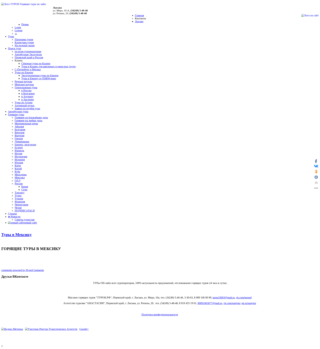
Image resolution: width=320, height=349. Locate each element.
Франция (20, 201)
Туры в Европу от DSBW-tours (38, 78)
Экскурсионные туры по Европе (39, 75)
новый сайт (30, 222)
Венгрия (19, 132)
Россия (18, 183)
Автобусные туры (18, 111)
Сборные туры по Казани (35, 63)
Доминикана (22, 141)
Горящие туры (16, 114)
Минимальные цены (26, 123)
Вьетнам (19, 135)
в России (26, 90)
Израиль (19, 150)
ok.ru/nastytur (249, 303)
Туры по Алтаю (23, 102)
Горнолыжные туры (26, 87)
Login (18, 27)
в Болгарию (28, 93)
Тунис (18, 195)
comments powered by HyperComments (22, 270)
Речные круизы (23, 81)
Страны (12, 213)
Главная (139, 15)
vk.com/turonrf (244, 297)
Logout (18, 30)
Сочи (24, 189)
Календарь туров (24, 42)
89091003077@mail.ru (210, 303)
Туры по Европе (24, 72)
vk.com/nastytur (232, 303)
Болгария (20, 129)
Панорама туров (24, 39)
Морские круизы (24, 84)
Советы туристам (24, 219)
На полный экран (25, 45)
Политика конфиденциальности (160, 314)
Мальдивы (21, 174)
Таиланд (19, 192)
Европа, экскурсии (25, 144)
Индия (18, 153)
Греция (19, 138)
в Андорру (27, 96)
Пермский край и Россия (29, 57)
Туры (11, 36)
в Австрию (27, 99)
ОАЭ (17, 180)
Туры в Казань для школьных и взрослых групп (48, 66)
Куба (17, 171)
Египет (19, 147)
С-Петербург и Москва (28, 69)
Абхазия (19, 126)
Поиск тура (14, 48)
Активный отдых (24, 105)
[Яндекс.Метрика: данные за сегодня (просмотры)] (12, 329)
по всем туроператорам (28, 51)
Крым (24, 186)
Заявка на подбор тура (27, 108)
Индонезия (21, 156)
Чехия (18, 207)
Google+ (84, 329)
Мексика (20, 177)
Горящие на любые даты (28, 120)
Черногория (21, 204)
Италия (19, 162)
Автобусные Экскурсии (28, 54)
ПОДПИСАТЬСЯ (25, 210)
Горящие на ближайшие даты (31, 117)
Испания (20, 159)
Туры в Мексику (16, 234)
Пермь (25, 24)
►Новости (14, 216)
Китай (18, 168)
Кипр (18, 165)
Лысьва (139, 21)
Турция (19, 198)
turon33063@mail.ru (224, 297)
